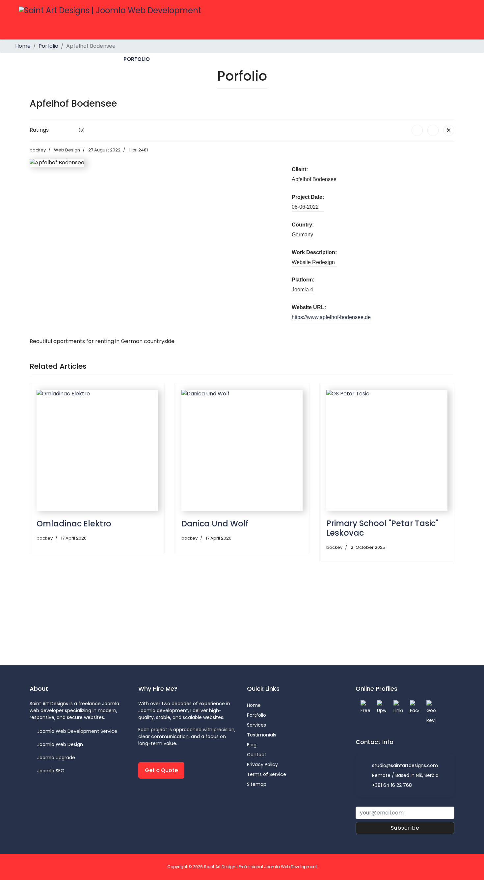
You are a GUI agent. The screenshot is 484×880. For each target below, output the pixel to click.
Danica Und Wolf (215, 523)
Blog (251, 744)
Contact (365, 59)
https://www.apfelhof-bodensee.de (331, 317)
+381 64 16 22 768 (392, 785)
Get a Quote (161, 770)
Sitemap (256, 784)
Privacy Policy (262, 764)
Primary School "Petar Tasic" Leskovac (382, 528)
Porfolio (136, 59)
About (104, 59)
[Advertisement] (227, 619)
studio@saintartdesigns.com (405, 765)
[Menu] (461, 59)
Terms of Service (266, 774)
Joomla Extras (215, 59)
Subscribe (405, 828)
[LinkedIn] (433, 130)
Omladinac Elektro (74, 523)
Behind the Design (317, 59)
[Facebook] (417, 130)
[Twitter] (448, 130)
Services (172, 59)
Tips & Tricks (264, 59)
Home (78, 59)
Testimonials (261, 735)
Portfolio (256, 715)
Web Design (67, 150)
